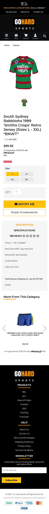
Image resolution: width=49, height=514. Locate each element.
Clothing (24, 413)
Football (24, 404)
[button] (24, 212)
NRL (24, 392)
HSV (24, 408)
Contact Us (38, 12)
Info (5, 155)
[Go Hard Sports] (24, 21)
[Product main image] (24, 73)
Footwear (24, 417)
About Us (25, 12)
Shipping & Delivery (24, 442)
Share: (7, 139)
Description (24, 224)
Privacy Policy (24, 446)
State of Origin (24, 400)
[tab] (24, 225)
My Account (11, 12)
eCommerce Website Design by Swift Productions (24, 498)
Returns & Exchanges (24, 438)
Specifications (24, 230)
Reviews (16, 235)
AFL (24, 396)
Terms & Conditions (24, 450)
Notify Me (26, 204)
